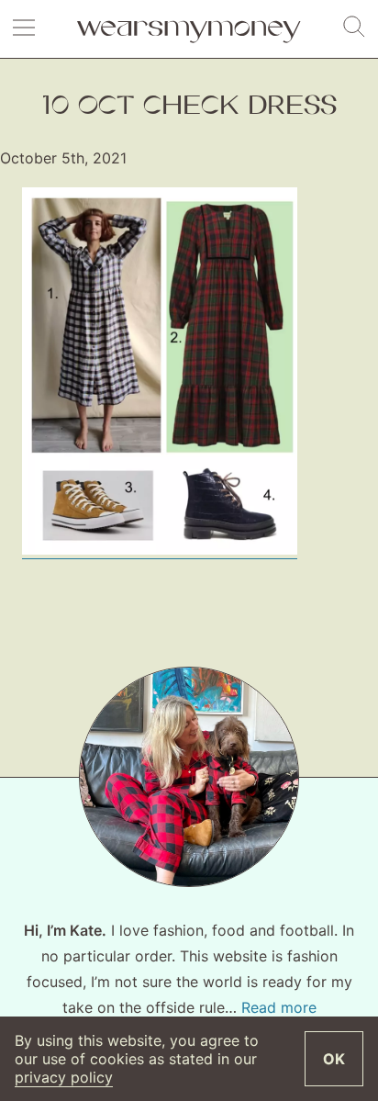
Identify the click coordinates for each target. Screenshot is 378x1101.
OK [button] (334, 1059)
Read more (279, 1007)
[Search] (354, 27)
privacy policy (64, 1077)
